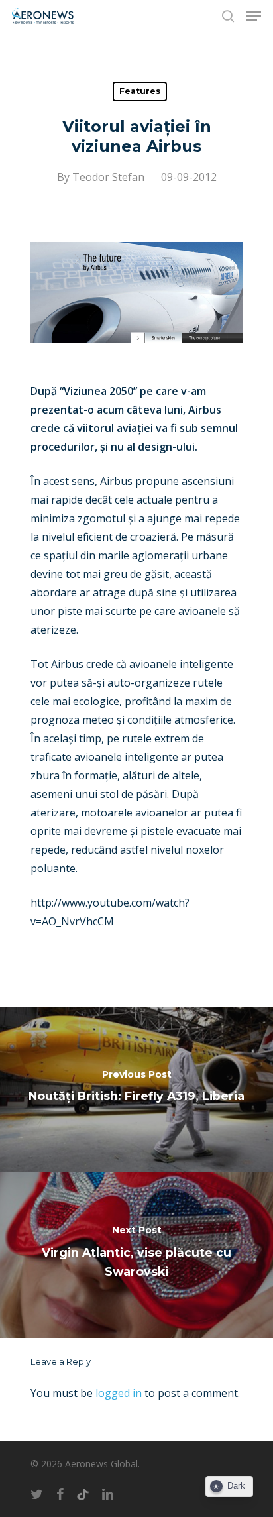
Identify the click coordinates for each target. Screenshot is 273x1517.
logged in (118, 1393)
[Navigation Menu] (253, 16)
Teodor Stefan (108, 177)
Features (139, 91)
